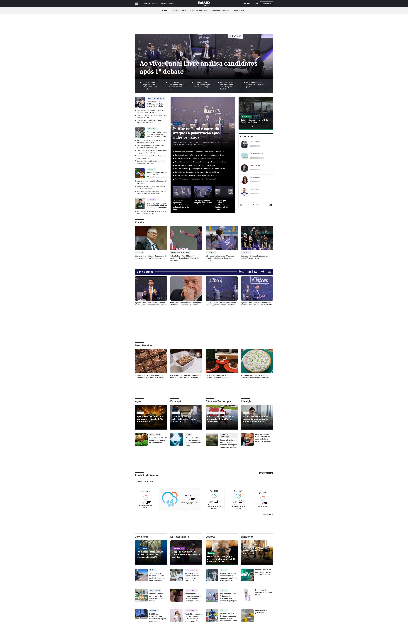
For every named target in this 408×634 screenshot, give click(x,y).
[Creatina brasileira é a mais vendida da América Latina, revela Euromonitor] (247, 441)
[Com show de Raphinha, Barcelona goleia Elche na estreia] (257, 238)
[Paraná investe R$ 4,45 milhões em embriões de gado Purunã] (141, 441)
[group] (256, 113)
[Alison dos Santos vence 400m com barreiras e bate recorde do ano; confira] (222, 238)
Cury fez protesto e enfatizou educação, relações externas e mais (176, 86)
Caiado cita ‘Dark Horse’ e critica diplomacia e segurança (202, 85)
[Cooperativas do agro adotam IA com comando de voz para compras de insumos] (212, 442)
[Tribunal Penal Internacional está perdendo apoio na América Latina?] (141, 577)
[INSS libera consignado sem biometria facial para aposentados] (141, 617)
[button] (242, 106)
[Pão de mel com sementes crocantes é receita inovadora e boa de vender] (186, 361)
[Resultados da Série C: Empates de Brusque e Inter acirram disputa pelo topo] (212, 596)
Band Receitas (143, 345)
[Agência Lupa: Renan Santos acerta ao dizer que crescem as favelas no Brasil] (151, 289)
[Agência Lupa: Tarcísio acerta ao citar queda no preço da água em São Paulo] (257, 289)
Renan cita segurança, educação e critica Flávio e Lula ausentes (150, 86)
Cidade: (139, 481)
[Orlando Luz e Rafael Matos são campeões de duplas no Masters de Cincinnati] (186, 238)
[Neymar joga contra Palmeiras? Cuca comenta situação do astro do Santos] (212, 577)
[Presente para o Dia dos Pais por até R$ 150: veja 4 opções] (247, 577)
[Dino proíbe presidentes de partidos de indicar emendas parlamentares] (151, 238)
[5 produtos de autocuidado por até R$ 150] (247, 597)
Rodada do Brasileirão (220, 10)
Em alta (139, 222)
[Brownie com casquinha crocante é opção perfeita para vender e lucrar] (151, 361)
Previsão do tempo (146, 475)
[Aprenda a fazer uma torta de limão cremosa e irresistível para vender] (257, 361)
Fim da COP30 (238, 10)
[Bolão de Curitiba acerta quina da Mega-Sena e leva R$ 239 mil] (141, 597)
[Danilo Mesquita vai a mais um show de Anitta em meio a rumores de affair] (176, 617)
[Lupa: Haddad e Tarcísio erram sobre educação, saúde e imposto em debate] (222, 289)
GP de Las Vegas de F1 (199, 10)
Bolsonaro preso (179, 10)
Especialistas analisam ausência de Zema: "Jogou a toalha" (227, 86)
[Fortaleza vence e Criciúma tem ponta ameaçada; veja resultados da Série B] (212, 615)
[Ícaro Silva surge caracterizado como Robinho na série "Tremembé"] (176, 577)
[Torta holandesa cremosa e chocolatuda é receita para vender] (222, 361)
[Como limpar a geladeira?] (247, 617)
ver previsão (265, 473)
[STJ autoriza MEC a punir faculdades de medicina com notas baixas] (176, 441)
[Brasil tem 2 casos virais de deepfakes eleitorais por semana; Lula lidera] (186, 289)
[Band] (204, 3)
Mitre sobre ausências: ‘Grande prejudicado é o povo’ (255, 85)
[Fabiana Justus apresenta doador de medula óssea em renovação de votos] (176, 597)
